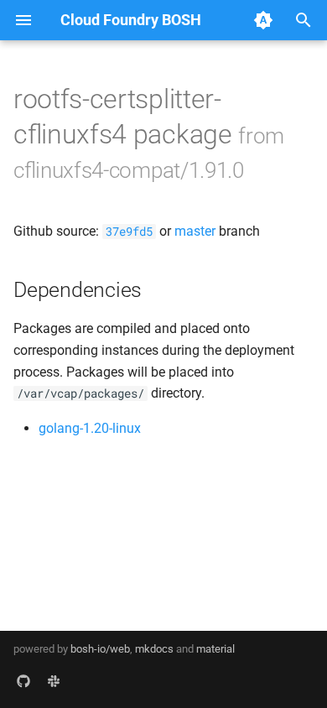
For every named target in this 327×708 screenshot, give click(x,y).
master (194, 231)
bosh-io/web (100, 649)
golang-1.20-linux (90, 428)
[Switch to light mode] (263, 20)
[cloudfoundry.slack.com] (53, 681)
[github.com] (23, 681)
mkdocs (154, 649)
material (215, 649)
